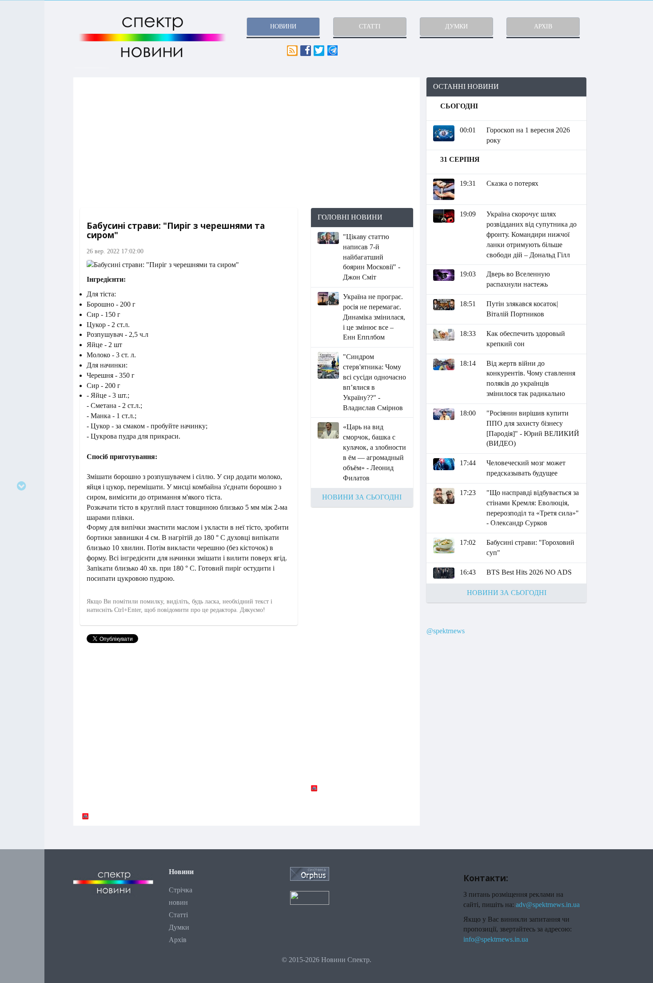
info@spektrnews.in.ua (495, 939)
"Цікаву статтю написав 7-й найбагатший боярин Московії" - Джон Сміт (371, 257)
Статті (178, 915)
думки (456, 26)
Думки (179, 927)
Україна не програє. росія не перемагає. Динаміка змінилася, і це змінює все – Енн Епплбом (374, 317)
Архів (178, 939)
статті (370, 26)
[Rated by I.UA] (309, 897)
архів (543, 26)
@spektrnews (445, 631)
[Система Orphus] (309, 873)
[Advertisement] (246, 142)
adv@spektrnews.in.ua (548, 904)
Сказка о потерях (512, 183)
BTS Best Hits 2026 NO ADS (529, 572)
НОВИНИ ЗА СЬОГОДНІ (362, 497)
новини (283, 26)
